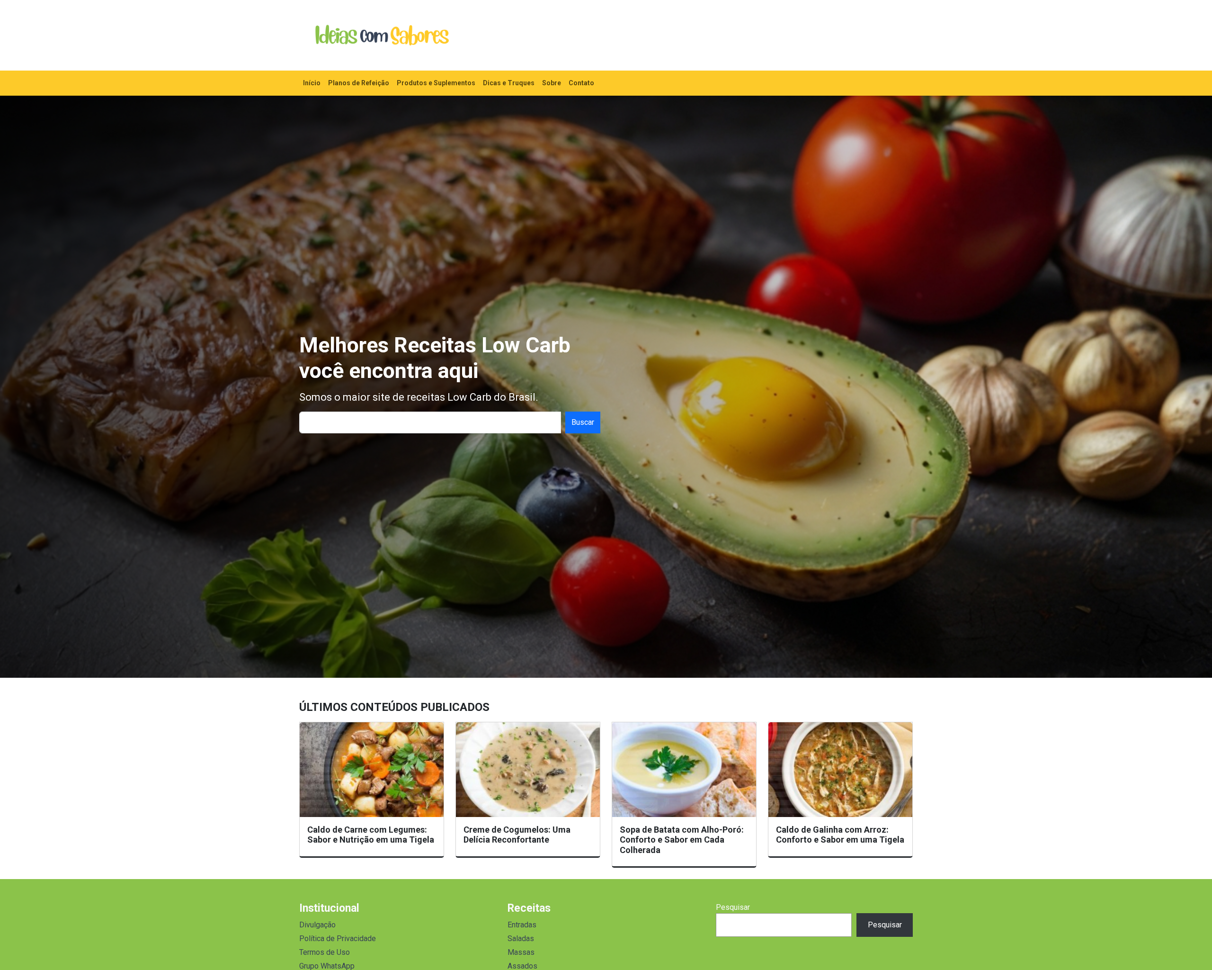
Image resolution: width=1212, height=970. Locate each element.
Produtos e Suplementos (436, 83)
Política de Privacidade (337, 938)
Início (312, 83)
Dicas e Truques (509, 83)
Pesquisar (733, 907)
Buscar (582, 422)
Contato (581, 83)
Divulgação (317, 924)
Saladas (521, 938)
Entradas (522, 924)
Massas (521, 952)
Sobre (551, 83)
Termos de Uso (324, 952)
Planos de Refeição (358, 83)
